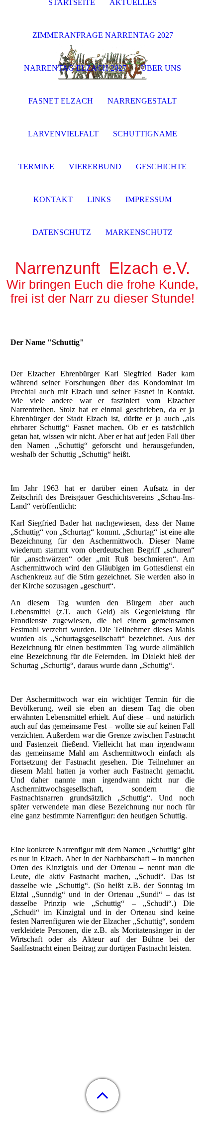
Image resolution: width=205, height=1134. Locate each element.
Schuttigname (145, 133)
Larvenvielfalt (63, 133)
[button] (102, 1095)
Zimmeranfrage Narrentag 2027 (102, 35)
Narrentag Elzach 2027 (75, 68)
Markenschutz (139, 232)
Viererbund (95, 166)
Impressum (148, 199)
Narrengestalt (142, 101)
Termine (36, 166)
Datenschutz (61, 232)
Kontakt (53, 199)
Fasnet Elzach (60, 101)
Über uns (161, 68)
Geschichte (161, 166)
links (99, 199)
